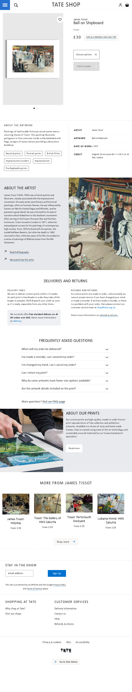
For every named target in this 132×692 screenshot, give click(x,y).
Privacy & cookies (52, 642)
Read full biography (19, 252)
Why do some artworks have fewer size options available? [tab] (56, 380)
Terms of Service (34, 588)
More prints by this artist (22, 259)
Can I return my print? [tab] (34, 372)
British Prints (53, 153)
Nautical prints (13, 153)
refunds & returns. (109, 315)
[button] (16, 5)
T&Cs (68, 642)
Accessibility (82, 642)
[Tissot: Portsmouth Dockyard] (79, 503)
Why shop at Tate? (15, 608)
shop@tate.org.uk (106, 307)
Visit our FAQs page (53, 401)
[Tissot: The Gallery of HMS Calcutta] (47, 504)
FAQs (57, 618)
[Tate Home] (66, 650)
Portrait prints (34, 153)
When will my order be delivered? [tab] (42, 349)
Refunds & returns (64, 624)
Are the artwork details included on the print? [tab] (49, 388)
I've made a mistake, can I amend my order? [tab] (48, 357)
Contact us (60, 613)
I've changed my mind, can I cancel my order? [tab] (49, 365)
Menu (5, 5)
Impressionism (42, 160)
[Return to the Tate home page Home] (66, 5)
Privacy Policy (59, 584)
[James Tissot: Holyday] (15, 504)
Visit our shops (13, 613)
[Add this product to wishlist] (60, 20)
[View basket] (127, 5)
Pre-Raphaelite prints (16, 168)
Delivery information (66, 608)
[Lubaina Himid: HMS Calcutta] (110, 504)
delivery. (17, 320)
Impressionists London (17, 160)
